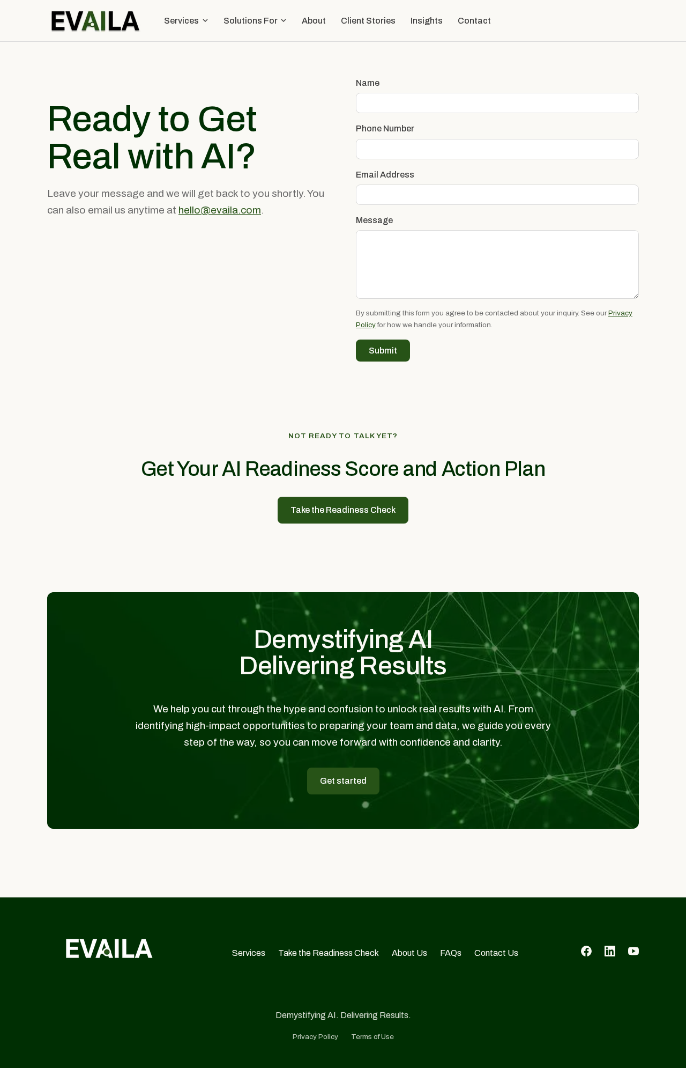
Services (181, 20)
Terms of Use (372, 1037)
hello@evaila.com (219, 210)
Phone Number (385, 128)
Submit (383, 350)
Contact (474, 20)
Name (367, 82)
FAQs (450, 952)
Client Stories (368, 20)
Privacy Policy (315, 1037)
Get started (343, 780)
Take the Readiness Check (343, 509)
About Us (409, 952)
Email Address (385, 174)
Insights (427, 20)
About (314, 20)
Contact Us (496, 952)
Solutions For (250, 20)
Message (374, 220)
